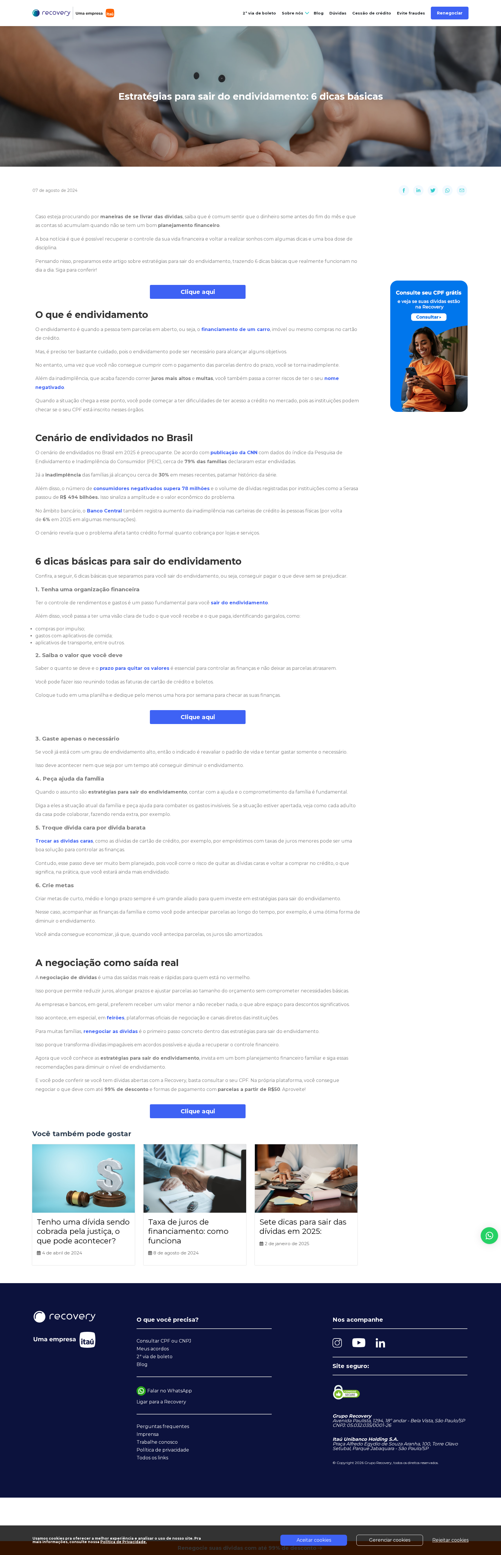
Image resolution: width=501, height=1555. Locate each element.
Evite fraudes (411, 13)
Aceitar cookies (314, 1540)
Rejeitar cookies (450, 1540)
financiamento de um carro (236, 329)
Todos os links (152, 1458)
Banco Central (104, 511)
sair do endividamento (239, 602)
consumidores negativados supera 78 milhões (151, 488)
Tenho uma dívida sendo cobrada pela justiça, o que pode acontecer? (83, 1231)
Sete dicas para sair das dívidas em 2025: (302, 1226)
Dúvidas (337, 13)
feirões (115, 1018)
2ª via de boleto (259, 13)
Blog (319, 13)
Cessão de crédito (371, 13)
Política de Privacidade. (123, 1542)
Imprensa (148, 1434)
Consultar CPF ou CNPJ (164, 1341)
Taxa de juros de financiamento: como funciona (188, 1231)
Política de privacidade (163, 1450)
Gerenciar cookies (389, 1540)
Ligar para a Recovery (161, 1402)
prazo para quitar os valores (134, 668)
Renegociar (449, 13)
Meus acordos (153, 1349)
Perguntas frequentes (163, 1426)
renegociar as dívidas (111, 1031)
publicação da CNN (233, 452)
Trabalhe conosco (157, 1442)
